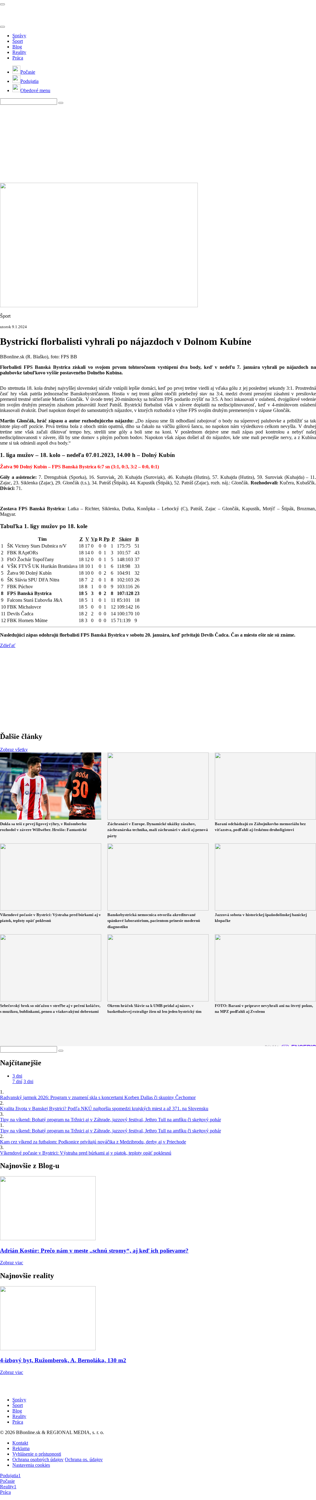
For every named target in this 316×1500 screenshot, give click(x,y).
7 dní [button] (17, 1081)
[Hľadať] (2, 27)
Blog (17, 46)
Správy (19, 35)
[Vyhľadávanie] (60, 103)
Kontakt (20, 1442)
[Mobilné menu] (2, 4)
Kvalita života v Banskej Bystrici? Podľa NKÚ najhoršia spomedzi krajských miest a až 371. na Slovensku (104, 1108)
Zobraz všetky (14, 749)
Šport (17, 41)
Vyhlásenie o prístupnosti (36, 1454)
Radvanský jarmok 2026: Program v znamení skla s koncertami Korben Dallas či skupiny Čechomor (98, 1097)
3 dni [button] (17, 1075)
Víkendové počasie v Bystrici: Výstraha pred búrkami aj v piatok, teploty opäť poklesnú (85, 1153)
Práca (17, 57)
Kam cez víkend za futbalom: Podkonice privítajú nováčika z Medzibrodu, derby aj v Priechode (93, 1141)
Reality (19, 52)
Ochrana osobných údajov (38, 1459)
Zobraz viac (11, 1262)
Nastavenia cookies (31, 1465)
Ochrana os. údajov (84, 1459)
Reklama (21, 1448)
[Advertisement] (149, 143)
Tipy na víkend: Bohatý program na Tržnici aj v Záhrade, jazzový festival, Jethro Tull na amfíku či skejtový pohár (110, 1119)
